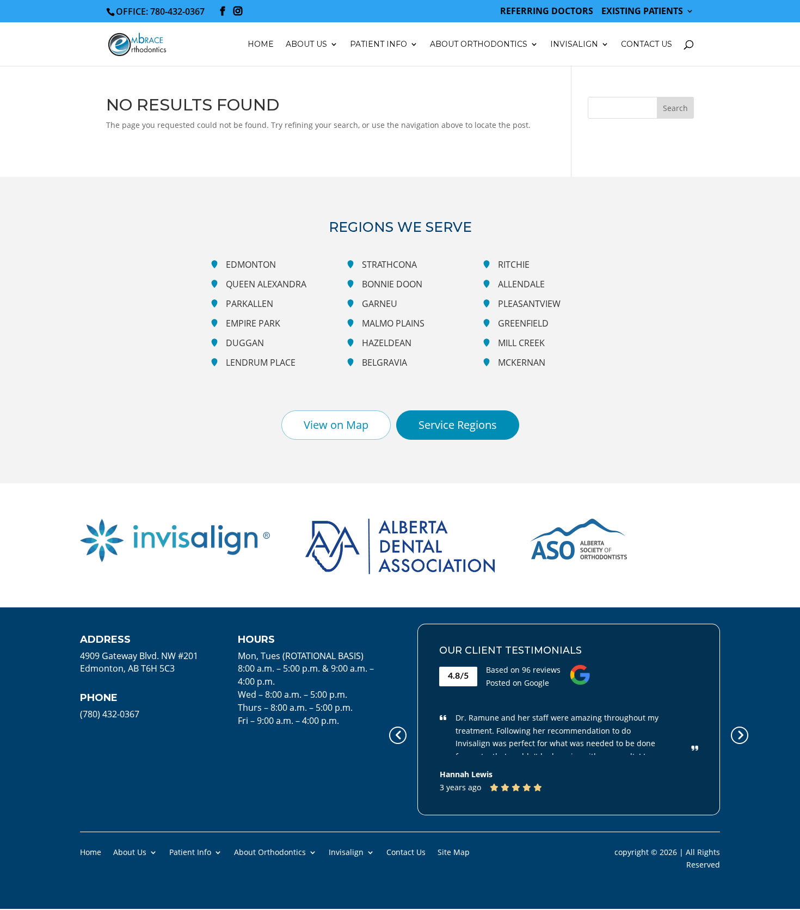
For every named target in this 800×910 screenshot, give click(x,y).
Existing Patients (642, 12)
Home (261, 44)
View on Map (336, 424)
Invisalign (574, 44)
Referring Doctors (546, 12)
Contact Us (646, 44)
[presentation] (398, 735)
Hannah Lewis (466, 774)
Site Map (454, 851)
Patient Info (190, 851)
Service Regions (458, 424)
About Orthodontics (270, 851)
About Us (129, 851)
